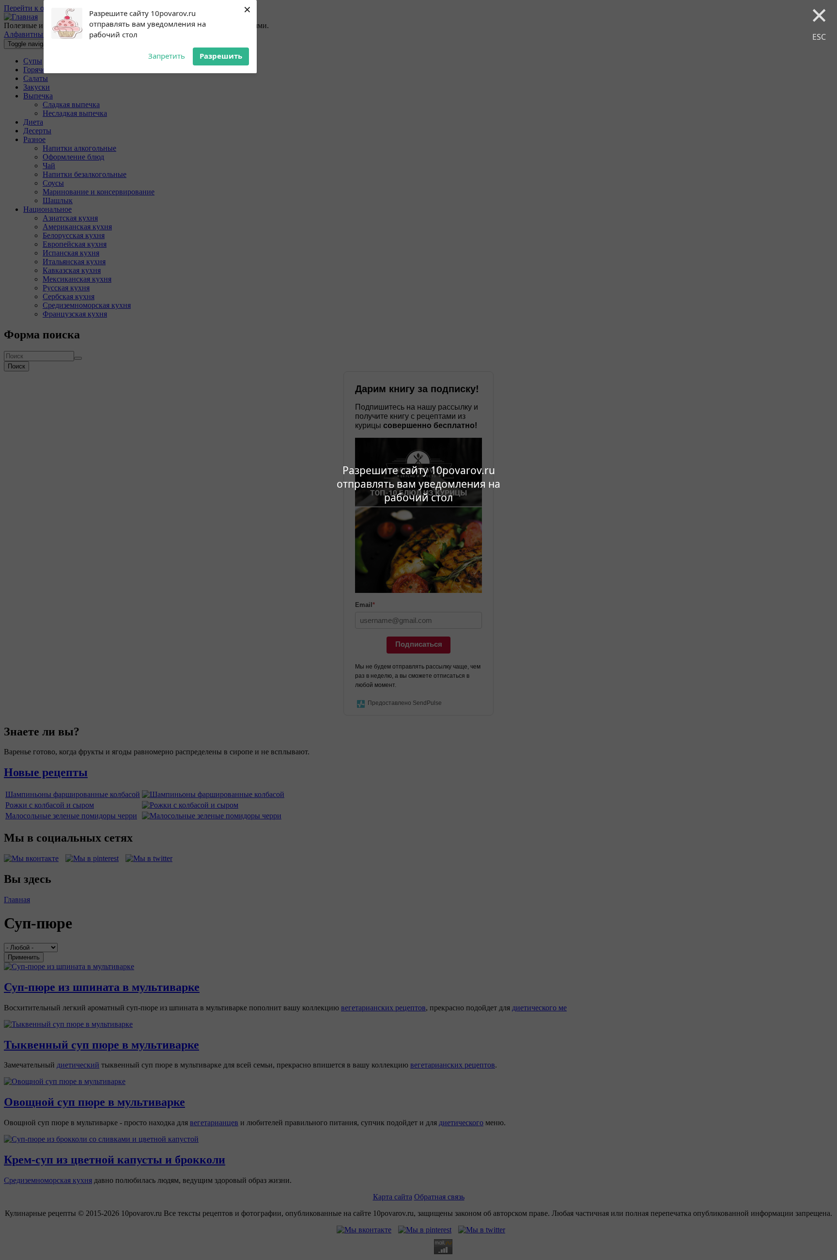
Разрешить (221, 56)
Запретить (166, 56)
